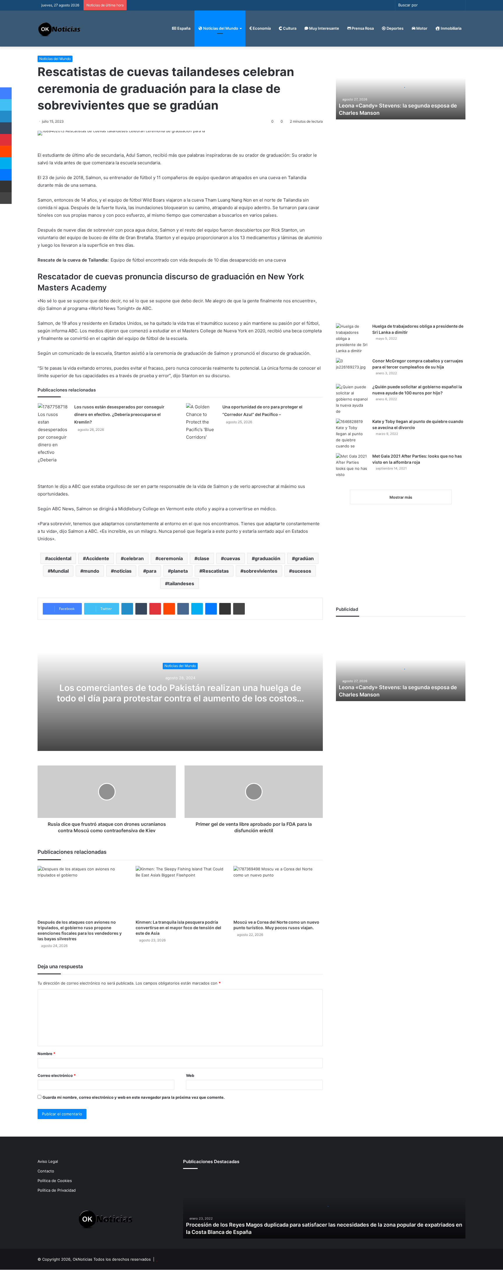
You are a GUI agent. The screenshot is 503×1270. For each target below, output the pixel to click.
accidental (59, 558)
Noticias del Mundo (220, 28)
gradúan (304, 558)
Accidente (97, 558)
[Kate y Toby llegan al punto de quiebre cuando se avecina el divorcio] (352, 434)
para (151, 571)
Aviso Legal (48, 1161)
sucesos (301, 571)
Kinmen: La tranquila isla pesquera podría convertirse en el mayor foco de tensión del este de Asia (178, 928)
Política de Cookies (55, 1180)
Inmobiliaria (450, 28)
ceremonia (170, 558)
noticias (123, 571)
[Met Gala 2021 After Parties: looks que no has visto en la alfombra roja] (352, 469)
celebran (134, 558)
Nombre (46, 1053)
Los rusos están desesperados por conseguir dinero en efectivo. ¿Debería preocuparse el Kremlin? (119, 414)
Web (190, 1075)
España (183, 28)
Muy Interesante (323, 28)
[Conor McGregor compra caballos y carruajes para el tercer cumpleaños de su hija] (352, 369)
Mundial (60, 571)
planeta (179, 571)
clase (203, 558)
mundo (91, 571)
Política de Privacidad (57, 1190)
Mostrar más (400, 497)
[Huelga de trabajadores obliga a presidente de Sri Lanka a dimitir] (352, 338)
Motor (421, 28)
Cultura (289, 28)
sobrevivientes (260, 571)
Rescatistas (215, 571)
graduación (267, 558)
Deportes (394, 28)
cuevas (232, 558)
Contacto (46, 1171)
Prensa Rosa (362, 28)
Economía (261, 28)
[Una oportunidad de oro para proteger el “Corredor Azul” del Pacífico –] (202, 422)
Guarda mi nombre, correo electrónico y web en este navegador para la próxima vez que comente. (133, 1097)
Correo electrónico (57, 1075)
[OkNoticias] (60, 28)
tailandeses (181, 583)
